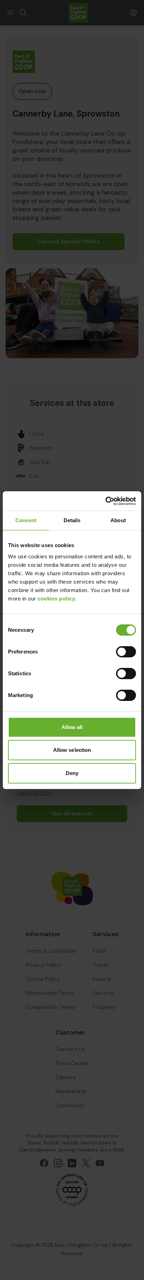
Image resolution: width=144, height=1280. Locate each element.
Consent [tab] (25, 520)
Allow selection (72, 750)
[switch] (126, 651)
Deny (72, 773)
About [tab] (118, 520)
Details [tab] (72, 520)
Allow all (72, 727)
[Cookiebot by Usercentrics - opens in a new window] (105, 501)
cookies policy (56, 599)
